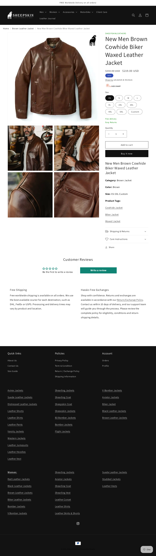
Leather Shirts (15, 417)
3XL (132, 104)
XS (109, 98)
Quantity (109, 128)
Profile (105, 365)
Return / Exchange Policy (67, 371)
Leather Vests (109, 486)
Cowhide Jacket (114, 207)
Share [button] (111, 247)
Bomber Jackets (64, 424)
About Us (12, 360)
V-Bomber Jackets (112, 390)
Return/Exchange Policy (130, 299)
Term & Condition (63, 365)
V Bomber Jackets (17, 513)
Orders (105, 360)
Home (6, 28)
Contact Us (13, 365)
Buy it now (127, 153)
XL (109, 104)
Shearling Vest (63, 492)
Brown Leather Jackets (114, 417)
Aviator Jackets (110, 397)
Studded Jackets (111, 479)
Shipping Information (65, 376)
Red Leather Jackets (19, 479)
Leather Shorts (16, 411)
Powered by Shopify (87, 549)
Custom (135, 111)
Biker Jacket (112, 214)
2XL (120, 104)
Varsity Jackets (16, 431)
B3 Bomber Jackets (65, 417)
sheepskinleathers (73, 549)
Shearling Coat (63, 397)
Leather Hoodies (17, 451)
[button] (43, 12)
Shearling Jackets (64, 390)
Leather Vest (14, 458)
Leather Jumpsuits (18, 445)
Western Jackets (17, 438)
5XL (121, 111)
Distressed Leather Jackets (22, 404)
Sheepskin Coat (63, 404)
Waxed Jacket (112, 221)
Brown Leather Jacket (23, 28)
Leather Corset (63, 499)
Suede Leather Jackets (20, 397)
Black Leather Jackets (114, 411)
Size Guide (13, 371)
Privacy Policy (61, 360)
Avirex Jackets (15, 390)
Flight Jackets (62, 431)
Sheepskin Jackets (65, 411)
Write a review (98, 270)
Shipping (109, 80)
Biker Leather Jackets (19, 499)
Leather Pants (15, 424)
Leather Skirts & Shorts (67, 513)
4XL (110, 111)
